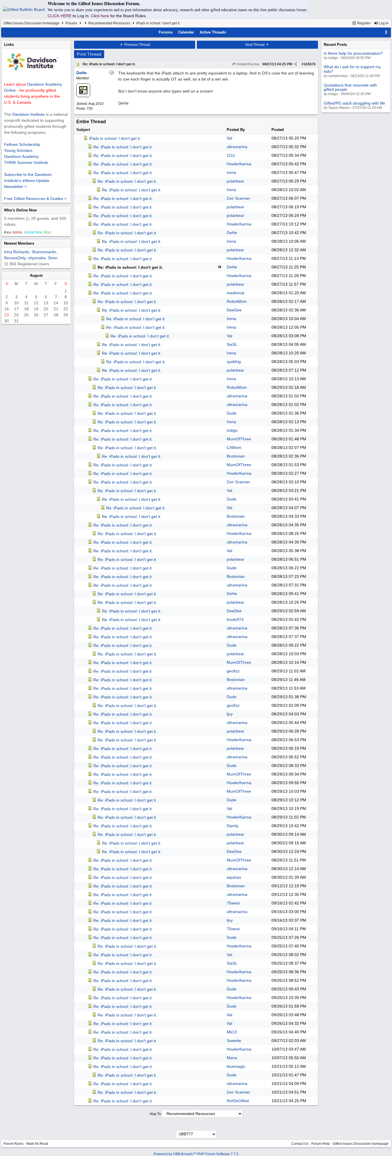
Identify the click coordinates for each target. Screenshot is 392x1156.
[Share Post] (295, 64)
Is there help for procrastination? (353, 53)
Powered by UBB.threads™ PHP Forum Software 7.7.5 (196, 1154)
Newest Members (19, 243)
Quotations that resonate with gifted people (350, 87)
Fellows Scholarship (22, 144)
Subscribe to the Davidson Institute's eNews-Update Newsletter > (28, 180)
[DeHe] (83, 96)
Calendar (186, 32)
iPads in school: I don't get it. (115, 138)
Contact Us (299, 1144)
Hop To (155, 1114)
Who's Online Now (20, 210)
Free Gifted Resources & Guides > (35, 198)
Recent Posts (335, 44)
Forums (71, 23)
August (36, 275)
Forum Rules (13, 1144)
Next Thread (255, 45)
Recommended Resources (109, 23)
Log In (383, 23)
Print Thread (89, 54)
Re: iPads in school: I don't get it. (109, 64)
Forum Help (320, 1144)
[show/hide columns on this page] (386, 32)
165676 (310, 64)
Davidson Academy (21, 156)
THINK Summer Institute (26, 162)
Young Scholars (18, 150)
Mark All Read (37, 1144)
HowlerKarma (247, 64)
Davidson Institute (28, 114)
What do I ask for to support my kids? (352, 68)
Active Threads (213, 32)
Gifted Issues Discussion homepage (31, 23)
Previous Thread (136, 45)
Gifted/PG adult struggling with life (354, 103)
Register (363, 23)
